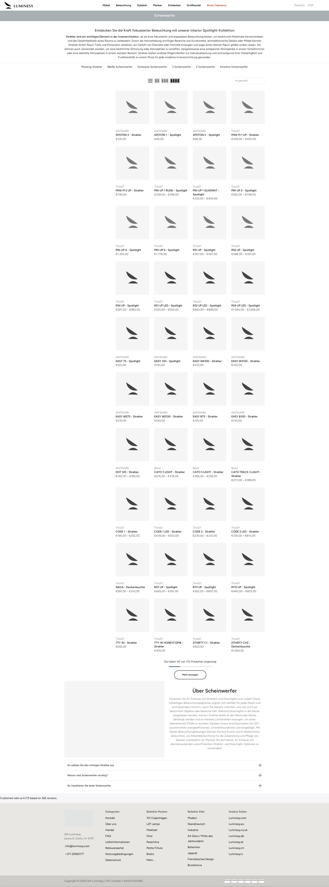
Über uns (110, 824)
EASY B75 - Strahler (205, 416)
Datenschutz (113, 860)
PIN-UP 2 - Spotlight (244, 190)
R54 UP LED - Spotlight (245, 305)
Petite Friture (155, 848)
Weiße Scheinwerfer (119, 66)
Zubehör (142, 5)
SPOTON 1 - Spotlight (167, 135)
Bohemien (194, 847)
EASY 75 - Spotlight (128, 361)
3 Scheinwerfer (181, 66)
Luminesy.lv (236, 854)
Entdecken (174, 5)
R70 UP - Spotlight (204, 587)
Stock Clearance (216, 5)
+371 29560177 (74, 854)
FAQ (108, 836)
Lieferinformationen (117, 842)
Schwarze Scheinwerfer (152, 66)
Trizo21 (235, 131)
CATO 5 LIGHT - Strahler (208, 472)
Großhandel (194, 5)
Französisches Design (201, 859)
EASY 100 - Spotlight (167, 361)
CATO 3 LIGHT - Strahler (169, 472)
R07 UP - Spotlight (165, 587)
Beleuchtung (123, 5)
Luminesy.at (236, 842)
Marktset (152, 830)
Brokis (150, 854)
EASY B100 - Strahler (244, 416)
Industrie (193, 830)
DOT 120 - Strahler (127, 472)
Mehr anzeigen (190, 674)
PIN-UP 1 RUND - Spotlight (170, 190)
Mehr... (150, 860)
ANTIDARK (122, 131)
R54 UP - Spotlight (127, 305)
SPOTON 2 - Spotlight (206, 135)
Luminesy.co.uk (238, 830)
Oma (149, 836)
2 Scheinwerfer (205, 66)
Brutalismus (195, 865)
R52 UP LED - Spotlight (207, 305)
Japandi (192, 853)
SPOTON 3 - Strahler (128, 135)
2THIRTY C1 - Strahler (206, 642)
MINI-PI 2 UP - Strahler (130, 190)
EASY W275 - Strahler (129, 416)
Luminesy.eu (236, 824)
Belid (157, 468)
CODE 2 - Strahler (204, 531)
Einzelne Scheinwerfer (234, 66)
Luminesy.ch (236, 848)
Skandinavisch (196, 824)
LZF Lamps (153, 824)
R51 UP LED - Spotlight (168, 305)
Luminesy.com (237, 818)
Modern (192, 818)
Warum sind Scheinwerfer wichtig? (87, 775)
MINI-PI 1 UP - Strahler (245, 135)
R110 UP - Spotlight (243, 587)
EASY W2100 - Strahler (168, 416)
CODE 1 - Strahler (127, 531)
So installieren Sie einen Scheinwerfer (89, 785)
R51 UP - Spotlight (204, 250)
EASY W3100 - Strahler (245, 361)
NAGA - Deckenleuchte (130, 587)
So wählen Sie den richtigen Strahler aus (90, 765)
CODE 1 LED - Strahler (168, 531)
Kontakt (110, 818)
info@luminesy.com (77, 846)
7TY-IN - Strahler (126, 642)
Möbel (106, 5)
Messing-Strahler (91, 66)
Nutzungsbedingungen (119, 854)
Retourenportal (114, 848)
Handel (109, 830)
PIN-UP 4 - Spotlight (128, 250)
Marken (157, 5)
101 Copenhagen (157, 818)
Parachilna (153, 842)
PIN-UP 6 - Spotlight (166, 250)
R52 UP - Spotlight (242, 250)
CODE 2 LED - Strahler (245, 531)
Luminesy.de (236, 836)
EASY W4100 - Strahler (207, 361)
